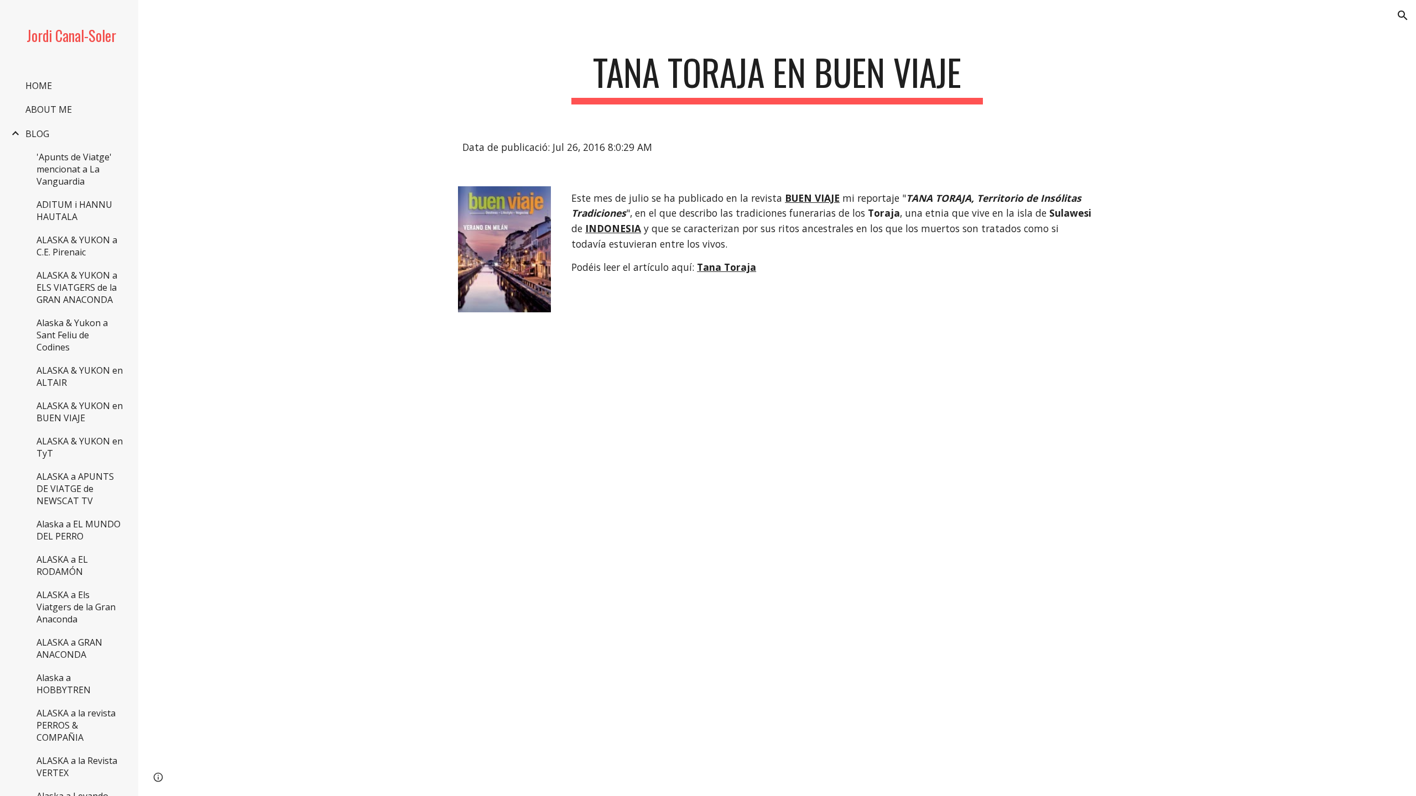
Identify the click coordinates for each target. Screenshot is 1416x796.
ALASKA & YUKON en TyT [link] (80, 447)
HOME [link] (38, 86)
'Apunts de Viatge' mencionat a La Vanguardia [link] (74, 169)
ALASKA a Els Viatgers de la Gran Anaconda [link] (76, 607)
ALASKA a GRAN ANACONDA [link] (69, 648)
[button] (1402, 15)
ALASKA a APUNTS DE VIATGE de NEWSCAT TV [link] (75, 488)
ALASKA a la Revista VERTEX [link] (77, 767)
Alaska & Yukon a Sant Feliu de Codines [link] (72, 335)
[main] (777, 77)
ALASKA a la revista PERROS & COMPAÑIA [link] (76, 725)
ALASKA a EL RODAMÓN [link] (62, 565)
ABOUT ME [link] (48, 109)
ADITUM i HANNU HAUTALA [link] (74, 210)
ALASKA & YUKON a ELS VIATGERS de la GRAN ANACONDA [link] (77, 287)
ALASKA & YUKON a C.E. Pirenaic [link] (77, 246)
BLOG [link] (37, 134)
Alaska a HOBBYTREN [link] (64, 684)
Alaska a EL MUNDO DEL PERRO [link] (79, 530)
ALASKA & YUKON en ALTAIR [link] (80, 376)
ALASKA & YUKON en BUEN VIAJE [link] (80, 412)
